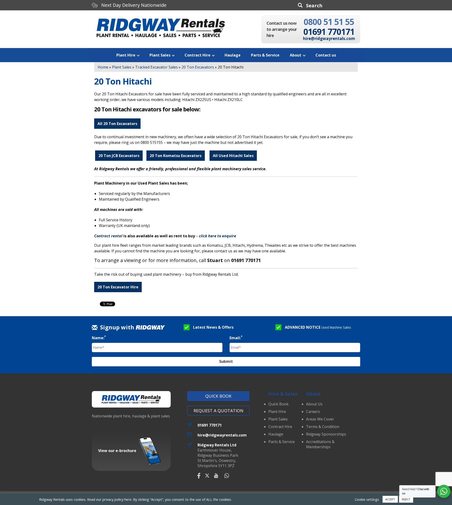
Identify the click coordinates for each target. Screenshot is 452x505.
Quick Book (218, 396)
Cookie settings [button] (367, 499)
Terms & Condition (322, 426)
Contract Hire (197, 55)
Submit (226, 361)
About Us (314, 404)
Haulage (233, 55)
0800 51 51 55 (329, 21)
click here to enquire (217, 235)
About (295, 55)
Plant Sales (159, 55)
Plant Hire (125, 55)
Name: (99, 337)
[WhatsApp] (227, 475)
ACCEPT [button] (390, 499)
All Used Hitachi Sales (233, 155)
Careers (313, 411)
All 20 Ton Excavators (117, 123)
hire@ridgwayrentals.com (329, 38)
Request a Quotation (218, 410)
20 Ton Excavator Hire (117, 287)
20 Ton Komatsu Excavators (176, 155)
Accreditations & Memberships (320, 444)
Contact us (325, 55)
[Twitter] (207, 475)
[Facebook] (198, 476)
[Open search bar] (310, 5)
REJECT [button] (406, 499)
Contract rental (108, 235)
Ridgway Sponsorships (326, 434)
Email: (236, 337)
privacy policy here (116, 499)
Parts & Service (265, 55)
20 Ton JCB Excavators (118, 155)
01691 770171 (329, 31)
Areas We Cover (320, 419)
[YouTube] (216, 476)
